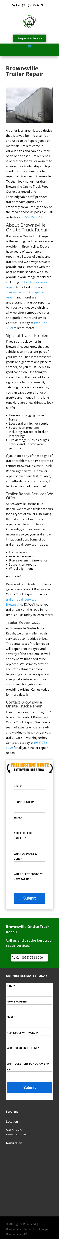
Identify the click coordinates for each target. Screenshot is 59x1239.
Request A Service (29, 38)
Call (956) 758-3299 (29, 5)
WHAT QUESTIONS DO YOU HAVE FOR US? (29, 877)
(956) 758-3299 (32, 217)
